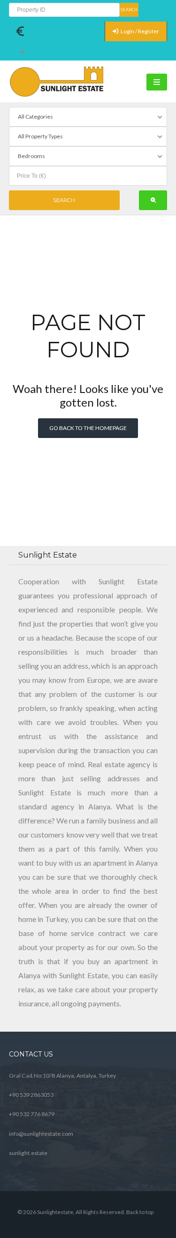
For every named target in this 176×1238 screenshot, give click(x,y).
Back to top (139, 1211)
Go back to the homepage (88, 427)
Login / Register (139, 31)
